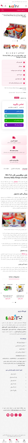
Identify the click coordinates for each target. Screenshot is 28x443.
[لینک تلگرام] (7, 53)
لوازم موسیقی (5, 14)
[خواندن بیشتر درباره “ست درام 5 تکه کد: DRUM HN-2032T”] (16, 284)
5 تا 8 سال (13, 384)
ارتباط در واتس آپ (20, 352)
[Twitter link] (15, 53)
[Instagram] (20, 414)
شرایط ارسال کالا (21, 343)
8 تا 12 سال (13, 387)
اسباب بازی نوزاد (19, 92)
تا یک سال (13, 374)
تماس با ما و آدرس (20, 346)
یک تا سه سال (13, 377)
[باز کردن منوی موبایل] (26, 5)
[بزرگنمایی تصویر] (24, 40)
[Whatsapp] (16, 414)
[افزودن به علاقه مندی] (16, 287)
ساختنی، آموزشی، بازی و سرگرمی (16, 14)
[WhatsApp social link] (9, 53)
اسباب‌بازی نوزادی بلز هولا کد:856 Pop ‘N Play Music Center (8, 297)
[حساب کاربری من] (5, 5)
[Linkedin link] (11, 53)
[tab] (24, 168)
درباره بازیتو (22, 349)
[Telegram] (11, 414)
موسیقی (16, 181)
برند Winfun (24, 254)
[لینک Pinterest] (13, 53)
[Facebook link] (16, 53)
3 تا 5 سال (13, 381)
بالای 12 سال (13, 390)
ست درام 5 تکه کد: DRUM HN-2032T (20, 296)
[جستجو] (2, 10)
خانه (25, 14)
